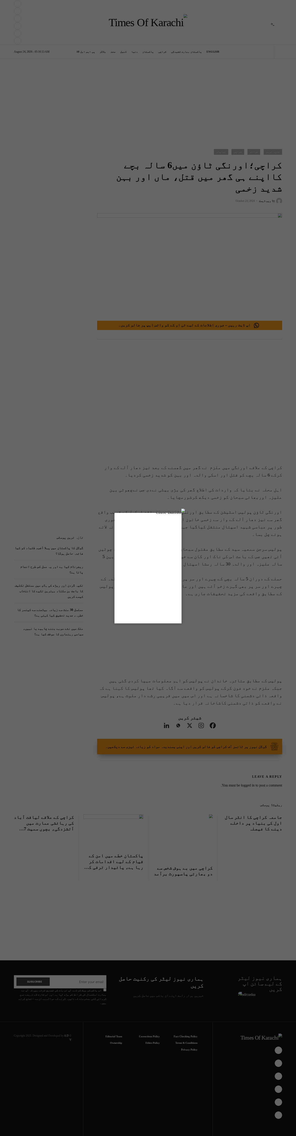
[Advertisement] (157, 1120)
